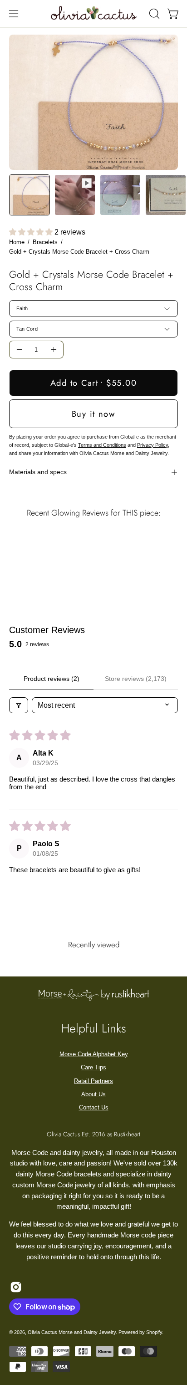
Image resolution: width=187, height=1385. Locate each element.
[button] (153, 13)
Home (17, 242)
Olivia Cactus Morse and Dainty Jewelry (72, 1332)
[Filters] (18, 705)
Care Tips (93, 1067)
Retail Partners (93, 1081)
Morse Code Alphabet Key (93, 1054)
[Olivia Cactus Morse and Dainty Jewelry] (94, 12)
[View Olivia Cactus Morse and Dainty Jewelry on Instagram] (16, 1287)
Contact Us (93, 1107)
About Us (93, 1094)
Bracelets (45, 242)
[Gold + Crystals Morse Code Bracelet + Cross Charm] (29, 194)
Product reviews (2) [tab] (51, 678)
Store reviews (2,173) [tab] (136, 678)
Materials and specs (38, 472)
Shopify (154, 1332)
